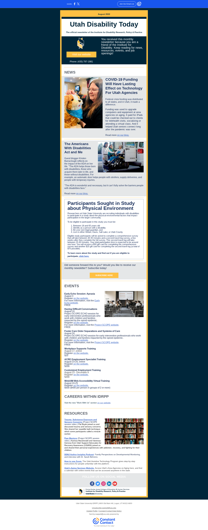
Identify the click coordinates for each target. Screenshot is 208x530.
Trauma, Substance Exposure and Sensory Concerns (80, 420)
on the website (80, 322)
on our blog (81, 193)
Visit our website (81, 54)
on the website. (81, 298)
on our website (104, 403)
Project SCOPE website (107, 325)
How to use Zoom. (73, 461)
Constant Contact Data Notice (110, 511)
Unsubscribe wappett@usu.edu (104, 508)
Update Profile (91, 511)
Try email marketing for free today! (104, 526)
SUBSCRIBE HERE (104, 275)
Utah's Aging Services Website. (79, 468)
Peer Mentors (70, 438)
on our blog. (123, 135)
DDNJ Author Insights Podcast (79, 454)
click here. (84, 256)
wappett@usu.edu (102, 514)
